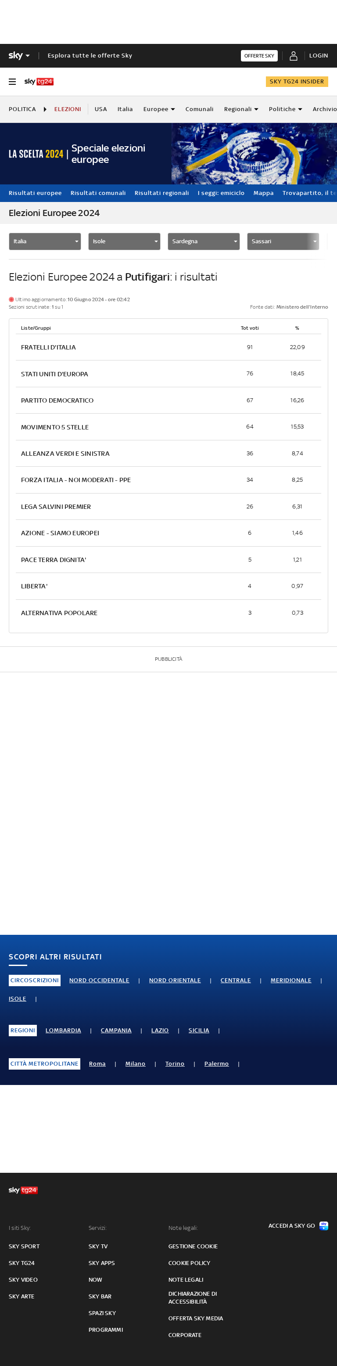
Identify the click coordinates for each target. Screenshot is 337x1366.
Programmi (106, 1329)
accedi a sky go (292, 1225)
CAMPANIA (116, 1030)
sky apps (102, 1263)
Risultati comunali (98, 193)
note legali (185, 1279)
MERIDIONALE (291, 980)
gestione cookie (193, 1246)
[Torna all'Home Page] (39, 81)
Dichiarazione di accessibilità (192, 1297)
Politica (22, 109)
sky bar (100, 1296)
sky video (23, 1279)
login (318, 55)
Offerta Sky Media (195, 1318)
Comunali (200, 109)
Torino (175, 1063)
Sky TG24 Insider (297, 81)
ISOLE (17, 998)
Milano (135, 1063)
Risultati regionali (162, 193)
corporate (184, 1335)
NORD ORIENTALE (175, 980)
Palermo (216, 1063)
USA (101, 109)
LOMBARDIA (63, 1030)
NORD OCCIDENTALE (99, 980)
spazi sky (102, 1313)
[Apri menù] (12, 81)
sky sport (24, 1246)
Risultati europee (35, 193)
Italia (125, 109)
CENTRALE (236, 980)
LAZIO (160, 1030)
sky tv (98, 1246)
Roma (97, 1063)
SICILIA (199, 1030)
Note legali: (183, 1228)
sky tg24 (22, 1263)
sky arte (22, 1296)
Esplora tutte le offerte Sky (90, 55)
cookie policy (189, 1263)
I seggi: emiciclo (221, 193)
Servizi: (98, 1228)
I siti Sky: (20, 1228)
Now (96, 1279)
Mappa (264, 193)
